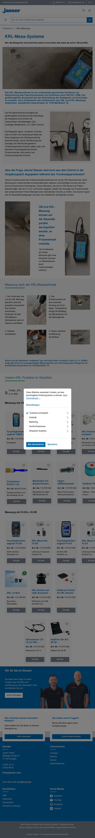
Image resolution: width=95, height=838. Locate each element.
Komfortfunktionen (37, 427)
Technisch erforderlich (38, 413)
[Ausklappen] (67, 413)
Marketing (33, 422)
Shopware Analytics (38, 431)
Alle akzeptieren (36, 445)
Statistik (33, 418)
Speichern (52, 445)
